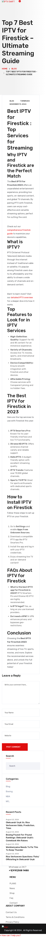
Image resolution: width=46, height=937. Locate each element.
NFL (8, 801)
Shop (12, 893)
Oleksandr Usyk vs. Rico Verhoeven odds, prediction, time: (20, 825)
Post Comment (13, 747)
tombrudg (25, 101)
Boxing (9, 791)
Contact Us (11, 912)
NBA (8, 796)
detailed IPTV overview (22, 297)
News (12, 888)
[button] (10, 935)
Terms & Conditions (15, 917)
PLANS (13, 883)
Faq (11, 898)
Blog (12, 101)
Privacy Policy (12, 922)
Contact (14, 903)
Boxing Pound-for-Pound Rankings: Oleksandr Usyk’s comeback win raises (19, 838)
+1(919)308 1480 (19, 870)
